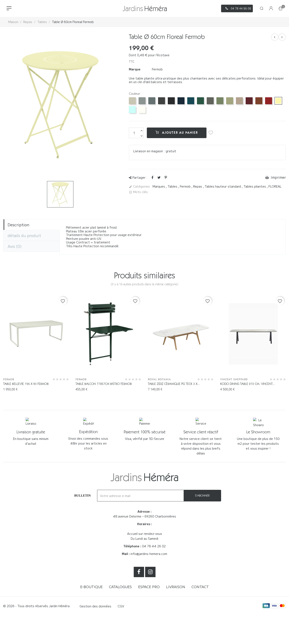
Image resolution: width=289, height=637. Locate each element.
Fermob (157, 69)
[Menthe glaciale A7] (132, 109)
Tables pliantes (255, 186)
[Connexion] (271, 8)
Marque (134, 69)
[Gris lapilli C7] (142, 100)
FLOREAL (275, 186)
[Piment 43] (268, 100)
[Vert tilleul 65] (229, 100)
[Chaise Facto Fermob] (274, 37)
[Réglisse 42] (171, 100)
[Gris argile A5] (132, 100)
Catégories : (140, 186)
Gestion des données (95, 606)
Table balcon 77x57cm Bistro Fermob (104, 384)
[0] (280, 9)
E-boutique (91, 586)
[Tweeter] (159, 177)
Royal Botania (159, 379)
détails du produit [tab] (24, 235)
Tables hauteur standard (223, 186)
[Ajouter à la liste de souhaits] (211, 132)
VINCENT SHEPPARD (234, 379)
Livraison (175, 586)
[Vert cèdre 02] (200, 100)
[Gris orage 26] (151, 100)
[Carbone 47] (161, 100)
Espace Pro (149, 586)
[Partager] (152, 177)
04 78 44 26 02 (154, 546)
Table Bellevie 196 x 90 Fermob (26, 384)
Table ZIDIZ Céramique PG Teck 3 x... (174, 384)
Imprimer (278, 177)
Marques (159, 186)
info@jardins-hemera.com (149, 554)
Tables (173, 186)
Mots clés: (139, 192)
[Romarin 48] (210, 100)
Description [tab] (18, 224)
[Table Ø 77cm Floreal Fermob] (282, 37)
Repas (198, 186)
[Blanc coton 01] (142, 109)
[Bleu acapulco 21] (190, 100)
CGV (121, 606)
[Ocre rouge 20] (258, 100)
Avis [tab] (15, 246)
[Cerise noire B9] (249, 100)
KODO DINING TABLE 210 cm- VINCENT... (247, 384)
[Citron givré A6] (278, 100)
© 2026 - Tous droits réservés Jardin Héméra (36, 606)
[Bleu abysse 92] (181, 100)
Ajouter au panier (179, 133)
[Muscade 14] (239, 100)
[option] (60, 194)
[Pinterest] (166, 177)
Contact (200, 586)
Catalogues (120, 586)
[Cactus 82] (219, 100)
